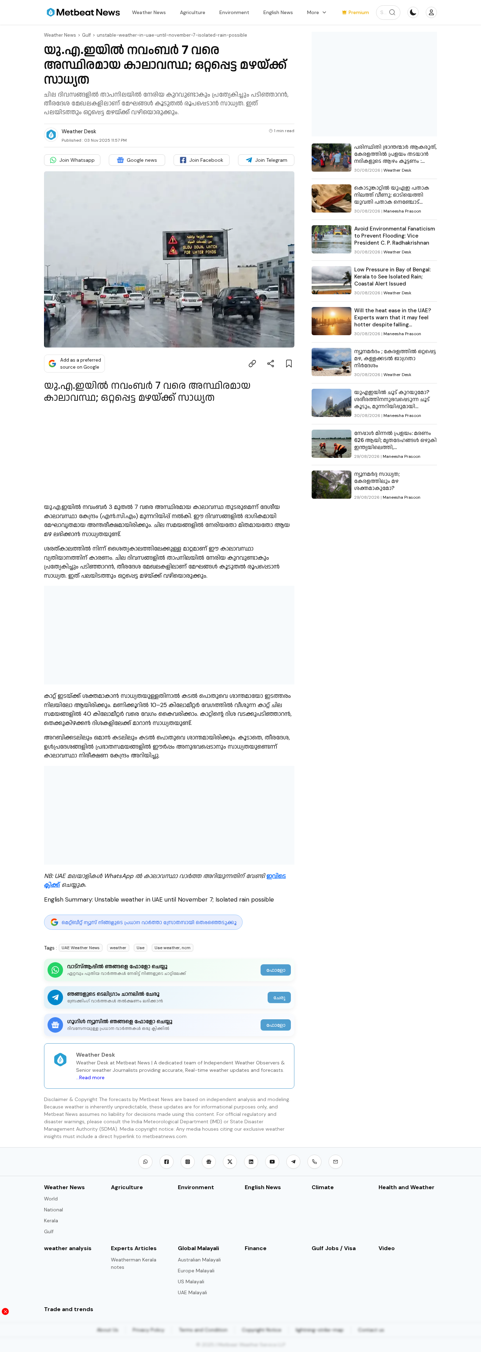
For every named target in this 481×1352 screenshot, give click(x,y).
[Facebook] (167, 1162)
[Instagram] (188, 1162)
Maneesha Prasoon (402, 211)
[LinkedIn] (251, 1162)
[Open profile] (431, 12)
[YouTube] (272, 1162)
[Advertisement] (169, 635)
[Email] (336, 1162)
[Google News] (209, 1162)
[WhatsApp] (145, 1162)
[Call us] (314, 1162)
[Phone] (314, 1162)
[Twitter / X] (230, 1162)
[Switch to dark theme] (413, 12)
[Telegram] (293, 1162)
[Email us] (336, 1162)
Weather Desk (397, 170)
